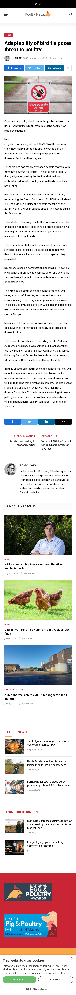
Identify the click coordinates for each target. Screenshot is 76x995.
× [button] (72, 958)
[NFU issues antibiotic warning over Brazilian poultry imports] (38, 535)
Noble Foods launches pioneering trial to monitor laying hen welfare (47, 763)
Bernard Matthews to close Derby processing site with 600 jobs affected (49, 783)
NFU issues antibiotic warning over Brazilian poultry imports (33, 566)
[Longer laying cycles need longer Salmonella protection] (14, 847)
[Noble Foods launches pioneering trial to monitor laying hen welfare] (14, 766)
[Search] (70, 14)
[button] (38, 989)
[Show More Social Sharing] (68, 68)
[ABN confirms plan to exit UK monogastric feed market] (38, 665)
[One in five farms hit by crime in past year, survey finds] (38, 600)
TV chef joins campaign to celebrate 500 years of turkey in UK (48, 743)
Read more (67, 972)
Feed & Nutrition (14, 689)
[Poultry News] (38, 14)
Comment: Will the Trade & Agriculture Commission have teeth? (56, 445)
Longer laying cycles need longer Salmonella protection (46, 844)
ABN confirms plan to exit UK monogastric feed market (35, 697)
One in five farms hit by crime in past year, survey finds (36, 631)
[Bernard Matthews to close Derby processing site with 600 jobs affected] (14, 787)
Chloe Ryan (22, 58)
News (8, 35)
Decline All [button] (56, 979)
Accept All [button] (19, 979)
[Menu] (6, 14)
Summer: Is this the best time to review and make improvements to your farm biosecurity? (49, 824)
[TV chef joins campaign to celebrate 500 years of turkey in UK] (14, 746)
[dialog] (38, 975)
